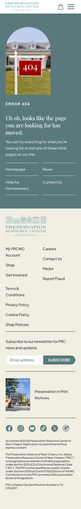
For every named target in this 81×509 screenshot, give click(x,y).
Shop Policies (17, 324)
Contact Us (52, 182)
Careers (49, 248)
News (47, 169)
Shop (10, 265)
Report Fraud (54, 278)
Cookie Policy (17, 314)
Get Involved (16, 275)
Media (48, 268)
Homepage (15, 169)
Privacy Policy (17, 304)
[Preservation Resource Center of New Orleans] (40, 226)
